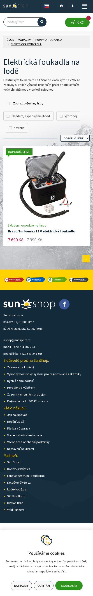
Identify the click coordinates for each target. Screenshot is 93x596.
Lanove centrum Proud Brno (26, 476)
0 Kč (82, 21)
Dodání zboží (15, 422)
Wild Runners (16, 510)
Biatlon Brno (15, 503)
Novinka (19, 128)
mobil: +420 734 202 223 (19, 347)
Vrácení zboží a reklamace (24, 435)
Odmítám (43, 586)
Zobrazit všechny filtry (28, 103)
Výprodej (71, 116)
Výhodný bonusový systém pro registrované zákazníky (44, 374)
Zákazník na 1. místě (20, 367)
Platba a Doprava (18, 428)
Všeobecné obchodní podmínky (28, 442)
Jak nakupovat (17, 415)
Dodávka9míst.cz (18, 469)
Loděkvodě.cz (16, 489)
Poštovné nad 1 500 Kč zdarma (27, 401)
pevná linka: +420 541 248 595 (22, 354)
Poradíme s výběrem (21, 388)
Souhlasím (69, 586)
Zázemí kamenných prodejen (26, 394)
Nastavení (21, 586)
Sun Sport (14, 462)
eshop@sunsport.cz (17, 340)
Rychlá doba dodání (20, 381)
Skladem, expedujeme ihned (31, 116)
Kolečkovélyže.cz (19, 482)
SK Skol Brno (15, 496)
